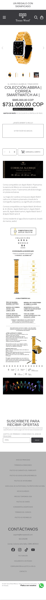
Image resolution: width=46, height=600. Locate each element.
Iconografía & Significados (23, 507)
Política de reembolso (23, 517)
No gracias (28, 131)
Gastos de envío (9, 113)
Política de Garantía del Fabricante (23, 470)
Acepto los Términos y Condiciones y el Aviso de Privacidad (22, 435)
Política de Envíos (23, 502)
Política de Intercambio (23, 481)
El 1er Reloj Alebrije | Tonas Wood (23, 84)
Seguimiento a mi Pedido (23, 561)
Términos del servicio (23, 512)
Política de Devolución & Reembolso (23, 475)
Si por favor (19, 131)
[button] (4, 17)
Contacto (23, 571)
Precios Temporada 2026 (23, 496)
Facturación (23, 556)
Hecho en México (23, 491)
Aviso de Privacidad (23, 460)
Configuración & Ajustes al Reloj (23, 566)
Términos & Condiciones (23, 465)
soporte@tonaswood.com (23, 534)
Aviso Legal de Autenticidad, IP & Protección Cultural (25, 486)
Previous (2, 48)
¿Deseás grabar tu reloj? (23, 123)
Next (43, 48)
